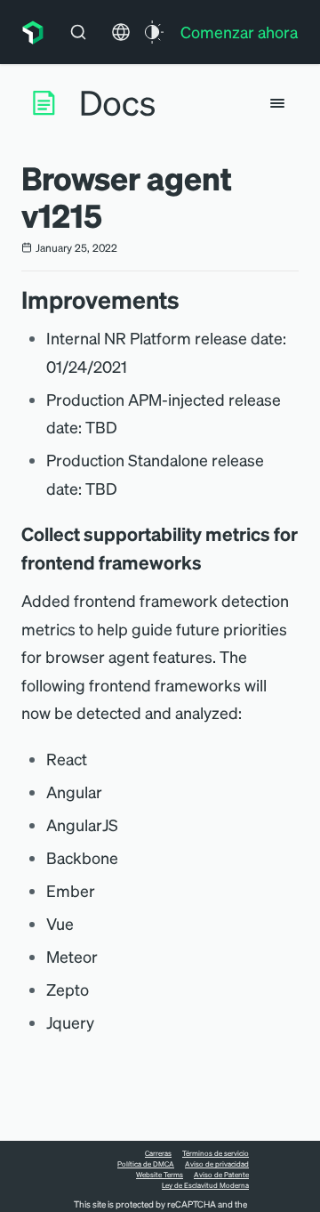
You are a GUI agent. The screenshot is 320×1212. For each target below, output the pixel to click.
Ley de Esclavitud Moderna (205, 1185)
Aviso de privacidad (217, 1163)
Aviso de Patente (221, 1174)
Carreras (158, 1153)
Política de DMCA (145, 1163)
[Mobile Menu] (277, 103)
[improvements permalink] (188, 299)
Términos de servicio (215, 1153)
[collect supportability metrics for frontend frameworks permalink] (211, 562)
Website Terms (159, 1174)
